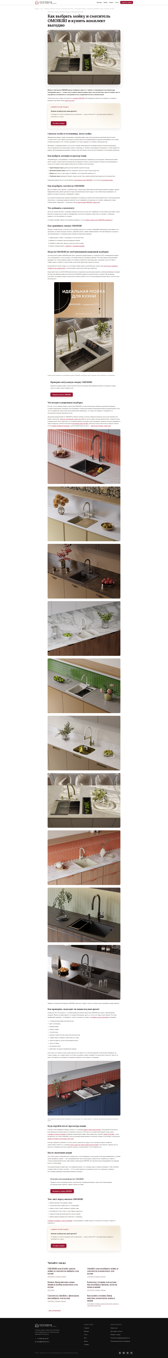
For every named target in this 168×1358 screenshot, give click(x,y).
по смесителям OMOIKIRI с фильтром (88, 202)
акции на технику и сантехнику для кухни (61, 1139)
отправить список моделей (99, 1017)
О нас (116, 2)
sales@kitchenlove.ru (43, 1341)
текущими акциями (78, 246)
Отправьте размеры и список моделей (60, 1221)
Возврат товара (115, 1334)
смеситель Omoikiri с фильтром (101, 426)
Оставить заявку (58, 123)
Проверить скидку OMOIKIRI (62, 1191)
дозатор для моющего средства (70, 419)
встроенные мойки (107, 180)
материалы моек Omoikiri (80, 423)
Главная (36, 8)
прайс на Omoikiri (109, 1134)
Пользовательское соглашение (120, 1341)
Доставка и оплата (116, 1331)
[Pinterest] (131, 1352)
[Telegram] (119, 1352)
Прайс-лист (114, 1328)
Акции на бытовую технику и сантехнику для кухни (59, 8)
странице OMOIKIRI (78, 98)
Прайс (106, 2)
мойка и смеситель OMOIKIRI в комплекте (98, 220)
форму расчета (70, 100)
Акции (111, 2)
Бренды (99, 2)
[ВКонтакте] (123, 1352)
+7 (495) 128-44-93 (42, 1338)
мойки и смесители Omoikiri (92, 1129)
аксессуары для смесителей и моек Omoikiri (84, 1145)
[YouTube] (127, 1352)
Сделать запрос (127, 2)
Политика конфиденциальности (120, 1338)
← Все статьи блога (54, 1310)
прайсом (68, 246)
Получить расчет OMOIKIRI (61, 394)
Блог (42, 8)
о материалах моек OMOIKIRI (82, 180)
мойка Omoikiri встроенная (60, 426)
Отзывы (86, 1344)
